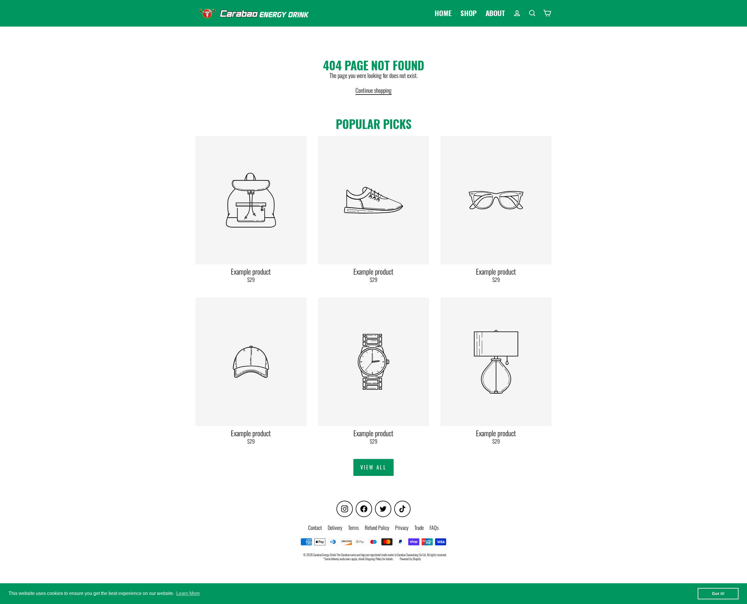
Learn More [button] (188, 593)
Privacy (402, 527)
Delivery (335, 527)
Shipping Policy (373, 558)
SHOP (468, 13)
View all (373, 467)
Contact (315, 527)
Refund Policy (377, 527)
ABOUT (495, 13)
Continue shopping (373, 90)
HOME (443, 13)
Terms (353, 527)
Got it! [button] (718, 593)
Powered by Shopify (410, 558)
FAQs (434, 527)
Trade (419, 527)
